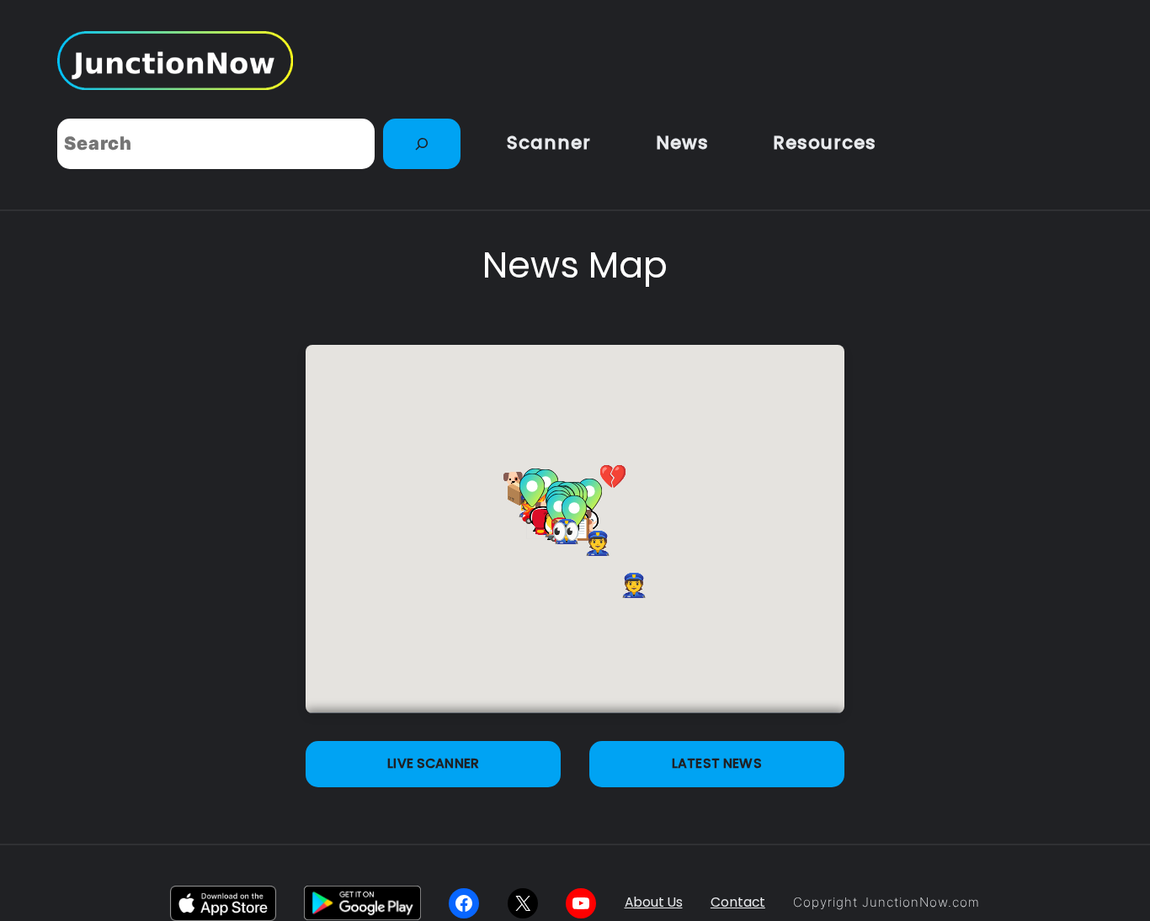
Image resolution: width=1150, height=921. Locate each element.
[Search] (422, 144)
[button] (532, 490)
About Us (654, 902)
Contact (738, 902)
